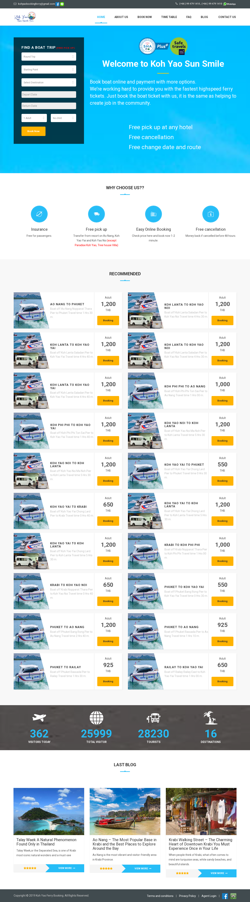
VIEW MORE (65, 868)
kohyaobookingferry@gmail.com (36, 4)
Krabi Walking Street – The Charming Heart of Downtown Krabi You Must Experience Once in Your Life (200, 844)
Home (101, 17)
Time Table (169, 17)
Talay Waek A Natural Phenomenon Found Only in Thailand (46, 841)
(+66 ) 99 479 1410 (189, 3)
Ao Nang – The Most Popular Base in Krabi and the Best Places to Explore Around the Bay (124, 844)
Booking (108, 320)
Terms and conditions (160, 895)
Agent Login (209, 895)
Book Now (145, 17)
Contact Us (227, 17)
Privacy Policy (187, 895)
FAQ (188, 17)
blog (204, 17)
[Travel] (32, 16)
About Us (121, 17)
